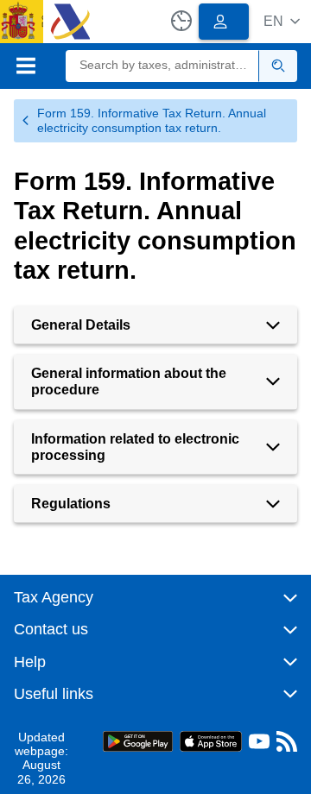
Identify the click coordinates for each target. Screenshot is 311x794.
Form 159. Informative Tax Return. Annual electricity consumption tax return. (151, 120)
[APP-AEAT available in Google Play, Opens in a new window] (138, 740)
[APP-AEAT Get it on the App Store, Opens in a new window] (211, 740)
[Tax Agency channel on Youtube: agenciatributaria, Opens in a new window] (259, 745)
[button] (281, 21)
